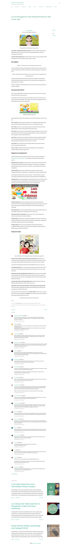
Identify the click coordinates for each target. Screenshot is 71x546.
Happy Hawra (16, 419)
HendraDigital (16, 366)
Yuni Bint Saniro (17, 384)
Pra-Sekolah (17, 6)
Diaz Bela (15, 411)
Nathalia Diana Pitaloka (18, 315)
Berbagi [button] (53, 30)
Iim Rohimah (16, 333)
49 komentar (17, 519)
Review (35, 6)
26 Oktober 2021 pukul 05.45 (19, 339)
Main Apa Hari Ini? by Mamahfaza (17, 2)
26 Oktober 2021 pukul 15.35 (19, 408)
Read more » (41, 497)
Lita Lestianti (16, 377)
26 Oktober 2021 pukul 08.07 (19, 363)
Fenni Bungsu (16, 359)
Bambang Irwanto (17, 342)
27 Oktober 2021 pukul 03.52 (19, 471)
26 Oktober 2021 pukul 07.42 (19, 356)
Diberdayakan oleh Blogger (36, 543)
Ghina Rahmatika (17, 403)
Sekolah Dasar (24, 6)
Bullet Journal (41, 6)
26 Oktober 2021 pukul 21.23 (19, 446)
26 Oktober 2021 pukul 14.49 (19, 392)
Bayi (11, 6)
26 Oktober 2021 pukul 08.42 (19, 374)
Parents (30, 6)
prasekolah (54, 35)
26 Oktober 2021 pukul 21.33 (19, 454)
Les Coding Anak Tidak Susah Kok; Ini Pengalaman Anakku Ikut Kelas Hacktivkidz (25, 506)
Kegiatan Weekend (49, 6)
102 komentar (17, 497)
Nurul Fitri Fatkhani (17, 395)
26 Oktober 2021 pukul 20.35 (19, 424)
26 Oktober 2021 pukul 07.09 (19, 347)
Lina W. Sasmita (17, 435)
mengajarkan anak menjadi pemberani (18, 158)
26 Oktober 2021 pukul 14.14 (19, 381)
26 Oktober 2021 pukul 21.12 (19, 439)
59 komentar (17, 539)
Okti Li (15, 324)
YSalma (15, 350)
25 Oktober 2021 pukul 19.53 (19, 321)
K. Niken (15, 457)
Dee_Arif (15, 442)
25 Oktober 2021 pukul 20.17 (19, 330)
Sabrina (15, 427)
